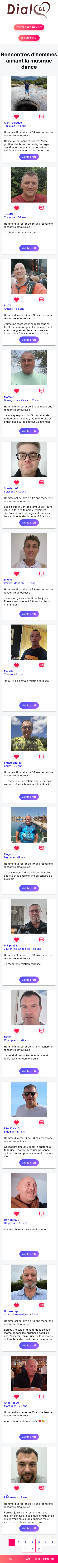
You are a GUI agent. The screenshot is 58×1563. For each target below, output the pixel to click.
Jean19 (8, 214)
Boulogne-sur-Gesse (16, 400)
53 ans (20, 308)
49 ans (21, 857)
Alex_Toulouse (13, 122)
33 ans (31, 583)
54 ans (22, 125)
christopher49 (13, 762)
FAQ (9, 1559)
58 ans (37, 948)
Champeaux (11, 1040)
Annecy (8, 308)
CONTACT (49, 1559)
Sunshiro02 (11, 488)
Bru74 (7, 305)
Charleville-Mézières (16, 1314)
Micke (7, 1037)
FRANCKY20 (11, 1128)
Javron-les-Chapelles (17, 948)
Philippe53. (11, 945)
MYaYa (8, 579)
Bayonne (9, 857)
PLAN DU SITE (32, 1559)
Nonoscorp (11, 1311)
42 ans (22, 491)
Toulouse (9, 125)
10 (39, 1549)
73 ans (23, 1405)
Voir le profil (29, 156)
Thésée (8, 674)
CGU (17, 1559)
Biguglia (9, 1131)
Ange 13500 (11, 1402)
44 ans (23, 1497)
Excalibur (9, 671)
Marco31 (9, 397)
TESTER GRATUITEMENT (29, 27)
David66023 (11, 1219)
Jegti (7, 1494)
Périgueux (10, 1497)
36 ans (18, 765)
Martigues (10, 1405)
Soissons (9, 491)
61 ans (35, 400)
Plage (7, 854)
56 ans (22, 217)
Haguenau (10, 1223)
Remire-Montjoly (14, 583)
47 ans (25, 1040)
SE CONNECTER (29, 38)
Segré (7, 765)
